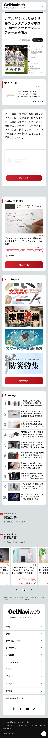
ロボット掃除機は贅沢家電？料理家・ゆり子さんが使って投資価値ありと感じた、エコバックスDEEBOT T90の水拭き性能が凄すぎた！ (23, 570)
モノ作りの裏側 (29, 206)
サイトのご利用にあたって (11, 722)
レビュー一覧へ (24, 265)
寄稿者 (9, 691)
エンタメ (11, 597)
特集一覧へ (24, 381)
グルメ (9, 676)
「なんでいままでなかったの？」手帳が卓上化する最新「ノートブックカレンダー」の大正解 (24, 241)
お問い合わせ (7, 728)
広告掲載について (37, 725)
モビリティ (11, 648)
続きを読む (24, 178)
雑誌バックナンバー (15, 698)
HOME (5, 597)
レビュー (10, 206)
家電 (8, 565)
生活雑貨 (40, 235)
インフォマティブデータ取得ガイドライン (16, 725)
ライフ (9, 669)
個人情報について (27, 722)
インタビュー (19, 206)
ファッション (12, 662)
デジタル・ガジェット (16, 641)
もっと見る (38, 101)
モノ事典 (38, 206)
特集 (8, 626)
